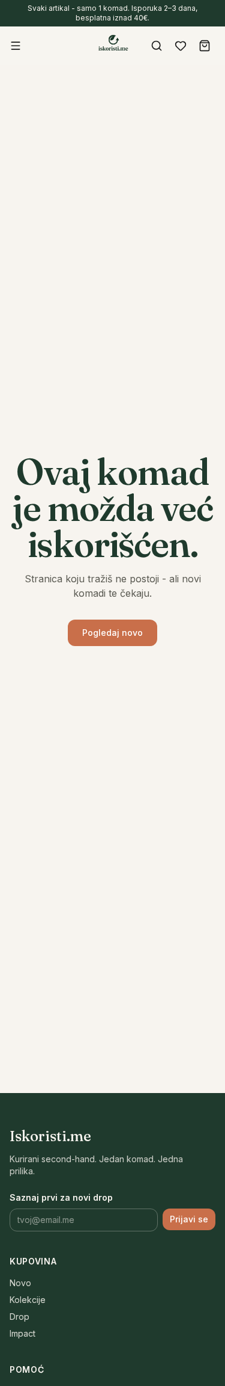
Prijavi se (189, 1219)
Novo (20, 1283)
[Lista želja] (180, 46)
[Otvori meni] (15, 46)
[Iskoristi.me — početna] (113, 44)
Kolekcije (28, 1300)
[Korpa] (204, 46)
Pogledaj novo (112, 632)
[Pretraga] (156, 46)
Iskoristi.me (50, 1136)
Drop (19, 1316)
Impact (22, 1333)
